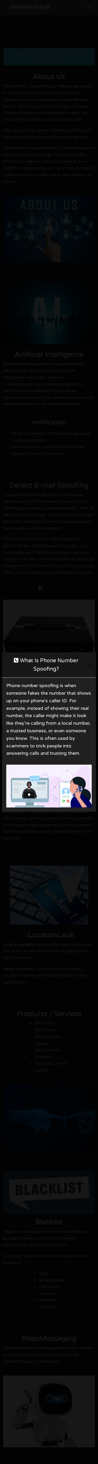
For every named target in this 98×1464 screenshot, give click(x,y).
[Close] (90, 665)
